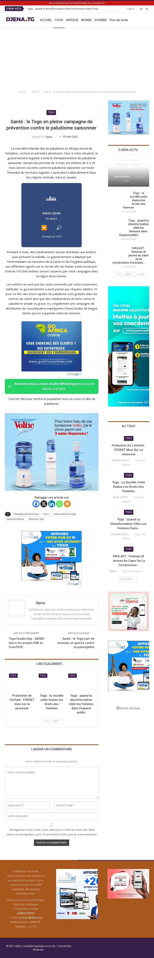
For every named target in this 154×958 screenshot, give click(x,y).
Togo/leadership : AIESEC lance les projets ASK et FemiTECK (27, 643)
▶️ (44, 228)
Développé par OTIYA (51, 236)
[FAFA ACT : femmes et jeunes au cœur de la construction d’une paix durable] (116, 252)
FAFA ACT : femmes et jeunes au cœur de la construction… (128, 560)
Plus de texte (118, 20)
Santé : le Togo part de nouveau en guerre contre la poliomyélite (75, 643)
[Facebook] (36, 503)
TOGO (59, 20)
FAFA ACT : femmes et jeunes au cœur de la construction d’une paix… (130, 255)
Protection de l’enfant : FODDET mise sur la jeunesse (128, 164)
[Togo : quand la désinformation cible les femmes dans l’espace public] (81, 683)
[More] (67, 503)
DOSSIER (100, 20)
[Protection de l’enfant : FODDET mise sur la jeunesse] (22, 683)
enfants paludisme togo (65, 514)
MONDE (86, 20)
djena (46, 514)
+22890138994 (25, 913)
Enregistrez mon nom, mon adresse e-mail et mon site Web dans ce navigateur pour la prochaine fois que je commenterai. (52, 832)
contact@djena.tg (30, 917)
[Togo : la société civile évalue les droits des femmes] (52, 683)
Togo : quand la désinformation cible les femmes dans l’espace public (69, 8)
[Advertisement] (77, 58)
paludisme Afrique (15, 519)
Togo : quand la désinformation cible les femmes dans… (128, 524)
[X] (43, 503)
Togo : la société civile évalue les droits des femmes (135, 200)
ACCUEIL (46, 20)
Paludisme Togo (36, 519)
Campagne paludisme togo (26, 514)
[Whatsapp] (59, 503)
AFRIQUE (72, 20)
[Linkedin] (51, 503)
